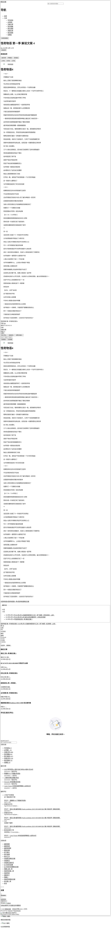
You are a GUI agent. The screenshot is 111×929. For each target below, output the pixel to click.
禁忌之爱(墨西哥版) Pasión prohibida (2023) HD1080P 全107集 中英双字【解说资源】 (35, 809)
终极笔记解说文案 (9, 858)
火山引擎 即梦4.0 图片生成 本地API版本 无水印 (18, 769)
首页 (5, 16)
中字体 (8, 60)
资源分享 (10, 30)
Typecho (10, 910)
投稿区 (10, 34)
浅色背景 (3, 57)
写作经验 (10, 20)
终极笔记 (7, 860)
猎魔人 (6, 877)
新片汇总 (7, 856)
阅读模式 (3, 339)
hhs (5, 323)
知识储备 (10, 26)
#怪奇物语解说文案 (23, 601)
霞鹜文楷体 (19, 335)
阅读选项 (3, 50)
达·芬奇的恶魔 (8, 865)
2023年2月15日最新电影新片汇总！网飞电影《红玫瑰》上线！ (37, 623)
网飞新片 (7, 852)
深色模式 (16, 57)
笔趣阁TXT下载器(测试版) (12, 773)
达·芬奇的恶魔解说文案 (11, 867)
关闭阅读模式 (4, 38)
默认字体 (4, 335)
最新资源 (7, 846)
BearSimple (17, 910)
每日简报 (10, 32)
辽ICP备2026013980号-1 (9, 912)
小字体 (3, 60)
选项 (2, 333)
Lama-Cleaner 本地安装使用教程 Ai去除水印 (17, 786)
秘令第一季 (7, 881)
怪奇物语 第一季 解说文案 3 (23, 619)
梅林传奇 (7, 873)
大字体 (13, 60)
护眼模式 (10, 57)
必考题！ (10, 22)
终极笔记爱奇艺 (9, 862)
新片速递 (10, 28)
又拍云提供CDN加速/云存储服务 (11, 905)
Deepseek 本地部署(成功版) (12, 782)
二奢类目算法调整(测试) (11, 777)
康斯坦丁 (7, 875)
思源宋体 (11, 335)
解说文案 (3, 2)
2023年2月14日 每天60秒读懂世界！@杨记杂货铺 (30, 617)
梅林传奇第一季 (9, 871)
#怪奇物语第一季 (12, 601)
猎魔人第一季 (8, 869)
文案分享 (10, 24)
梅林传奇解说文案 (9, 879)
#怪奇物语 (4, 601)
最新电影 (7, 844)
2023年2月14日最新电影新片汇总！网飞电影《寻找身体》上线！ (35, 615)
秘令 (5, 883)
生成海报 (10, 339)
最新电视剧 (7, 848)
